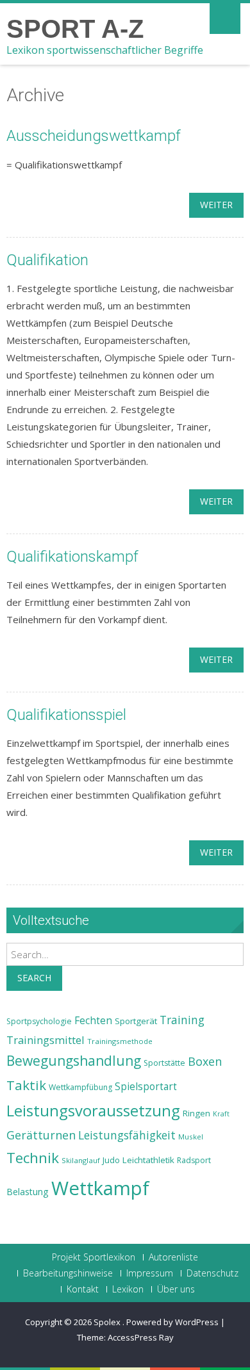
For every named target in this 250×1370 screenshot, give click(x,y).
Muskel (190, 1136)
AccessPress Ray (141, 1337)
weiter (216, 205)
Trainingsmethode (120, 1041)
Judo (111, 1160)
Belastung (27, 1192)
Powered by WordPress (172, 1322)
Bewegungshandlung (73, 1061)
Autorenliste (173, 1257)
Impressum (149, 1273)
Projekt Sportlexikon (93, 1257)
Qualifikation (47, 260)
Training (182, 1019)
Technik (32, 1158)
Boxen (205, 1061)
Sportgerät (136, 1021)
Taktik (26, 1085)
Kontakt (83, 1289)
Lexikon (128, 1289)
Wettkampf (100, 1188)
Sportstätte (164, 1062)
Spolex (108, 1322)
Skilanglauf (81, 1160)
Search (34, 978)
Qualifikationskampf (72, 557)
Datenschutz (212, 1273)
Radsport (194, 1160)
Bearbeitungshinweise (68, 1273)
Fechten (93, 1020)
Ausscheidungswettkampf (93, 136)
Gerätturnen (41, 1135)
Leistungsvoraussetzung (93, 1110)
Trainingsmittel (45, 1039)
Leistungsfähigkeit (127, 1135)
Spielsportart (146, 1086)
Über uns (176, 1289)
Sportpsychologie (39, 1021)
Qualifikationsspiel (66, 715)
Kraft (221, 1113)
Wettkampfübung (80, 1087)
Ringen (196, 1113)
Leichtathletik (148, 1160)
